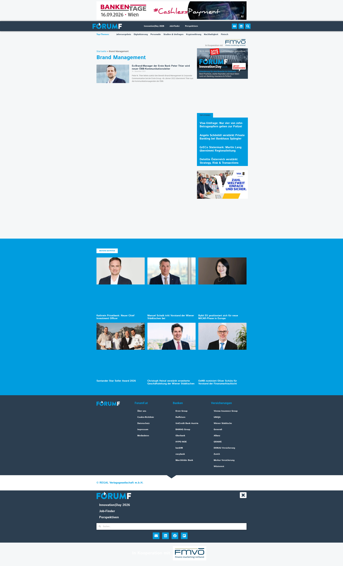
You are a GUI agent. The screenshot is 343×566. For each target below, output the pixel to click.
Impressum (142, 429)
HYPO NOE (181, 441)
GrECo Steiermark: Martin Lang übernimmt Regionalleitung (220, 149)
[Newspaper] (234, 26)
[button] (248, 26)
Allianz (217, 435)
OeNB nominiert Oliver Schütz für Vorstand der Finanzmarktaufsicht (217, 382)
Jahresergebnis (123, 34)
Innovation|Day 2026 (154, 26)
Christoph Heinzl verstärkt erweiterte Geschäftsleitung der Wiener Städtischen (171, 382)
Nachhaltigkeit (211, 34)
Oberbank (180, 435)
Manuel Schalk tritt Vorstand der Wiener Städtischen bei (170, 317)
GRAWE (218, 441)
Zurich (217, 454)
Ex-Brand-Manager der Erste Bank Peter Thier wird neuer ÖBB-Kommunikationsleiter (161, 67)
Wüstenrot (219, 466)
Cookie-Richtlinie (145, 417)
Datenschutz (143, 423)
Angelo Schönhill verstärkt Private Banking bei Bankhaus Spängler (222, 137)
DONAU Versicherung (224, 448)
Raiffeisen (180, 417)
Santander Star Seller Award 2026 (116, 381)
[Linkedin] (241, 26)
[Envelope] (156, 535)
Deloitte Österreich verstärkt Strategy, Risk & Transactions (219, 161)
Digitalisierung (141, 34)
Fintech (224, 34)
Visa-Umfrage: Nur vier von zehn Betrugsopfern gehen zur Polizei (221, 125)
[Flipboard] (184, 535)
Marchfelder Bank (184, 460)
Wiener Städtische (223, 423)
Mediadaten (143, 435)
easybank (180, 454)
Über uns (141, 411)
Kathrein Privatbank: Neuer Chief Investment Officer (115, 317)
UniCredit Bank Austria (187, 423)
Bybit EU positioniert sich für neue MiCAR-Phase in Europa (218, 317)
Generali (218, 429)
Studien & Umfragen (173, 34)
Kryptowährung (193, 34)
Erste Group (181, 411)
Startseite (101, 51)
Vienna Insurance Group (226, 411)
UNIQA (217, 417)
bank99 (179, 448)
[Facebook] (175, 535)
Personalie (155, 34)
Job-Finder (174, 26)
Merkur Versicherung (224, 460)
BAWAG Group (183, 429)
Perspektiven (191, 26)
